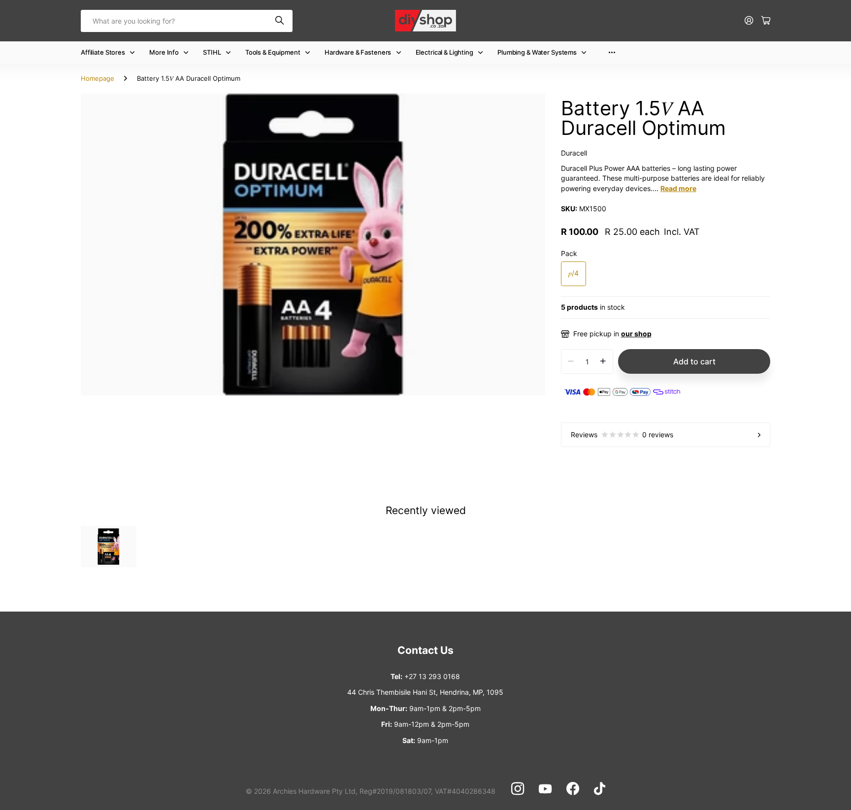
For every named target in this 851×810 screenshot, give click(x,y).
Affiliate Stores (103, 52)
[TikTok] (599, 788)
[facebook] (572, 788)
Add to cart (694, 361)
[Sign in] (749, 21)
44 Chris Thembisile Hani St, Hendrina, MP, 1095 (425, 692)
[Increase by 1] (603, 361)
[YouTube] (545, 788)
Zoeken (280, 21)
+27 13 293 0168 (432, 676)
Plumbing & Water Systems (537, 52)
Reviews (622, 434)
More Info (164, 52)
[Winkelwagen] (765, 21)
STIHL (212, 52)
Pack (569, 253)
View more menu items (612, 52)
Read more (678, 188)
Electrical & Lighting (444, 52)
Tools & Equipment (272, 52)
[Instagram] (517, 788)
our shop (636, 333)
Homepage (97, 78)
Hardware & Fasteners (358, 52)
